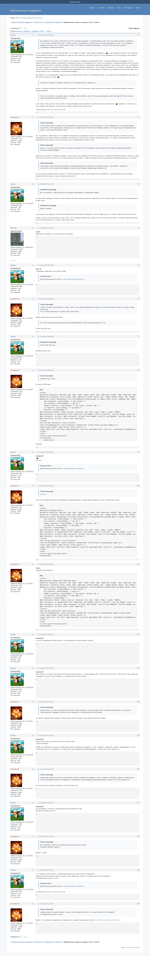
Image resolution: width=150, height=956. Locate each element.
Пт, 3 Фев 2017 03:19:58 (45, 35)
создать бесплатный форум (130, 947)
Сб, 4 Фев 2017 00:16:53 (46, 370)
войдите (65, 279)
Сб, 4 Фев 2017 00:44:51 (46, 564)
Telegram (13, 261)
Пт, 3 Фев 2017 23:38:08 (45, 299)
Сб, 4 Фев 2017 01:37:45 (46, 735)
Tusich (13, 35)
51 (25, 28)
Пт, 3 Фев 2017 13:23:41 (45, 117)
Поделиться (37, 35)
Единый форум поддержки (22, 22)
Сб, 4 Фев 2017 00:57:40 (46, 634)
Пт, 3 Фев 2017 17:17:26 (45, 184)
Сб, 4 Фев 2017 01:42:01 (46, 769)
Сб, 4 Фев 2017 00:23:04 (46, 452)
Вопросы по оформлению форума (48, 22)
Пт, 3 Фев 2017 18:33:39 (45, 265)
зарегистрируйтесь (36, 18)
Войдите (24, 18)
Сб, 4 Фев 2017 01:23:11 (45, 702)
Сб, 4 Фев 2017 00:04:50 (46, 336)
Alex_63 (13, 228)
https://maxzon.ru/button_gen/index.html (107, 920)
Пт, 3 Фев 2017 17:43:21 (45, 228)
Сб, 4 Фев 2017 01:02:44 (46, 668)
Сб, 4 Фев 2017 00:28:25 (46, 486)
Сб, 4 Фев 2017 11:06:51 (45, 870)
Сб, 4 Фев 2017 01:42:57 (46, 803)
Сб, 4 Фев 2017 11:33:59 (45, 904)
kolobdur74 (15, 117)
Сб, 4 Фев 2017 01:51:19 (46, 836)
